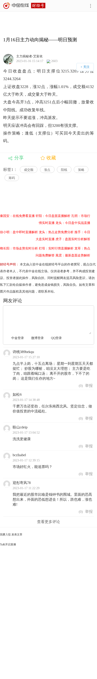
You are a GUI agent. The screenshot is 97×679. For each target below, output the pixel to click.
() (80, 386)
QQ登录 (56, 338)
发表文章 (17, 534)
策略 (81, 170)
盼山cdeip (20, 427)
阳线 (64, 170)
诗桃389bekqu (23, 352)
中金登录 (17, 338)
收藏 (51, 157)
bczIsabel (19, 455)
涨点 (47, 170)
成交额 (28, 170)
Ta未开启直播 (8, 544)
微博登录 (37, 338)
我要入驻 (5, 534)
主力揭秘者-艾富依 (29, 56)
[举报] (89, 385)
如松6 (17, 394)
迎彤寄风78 (22, 483)
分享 (19, 157)
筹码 (12, 178)
